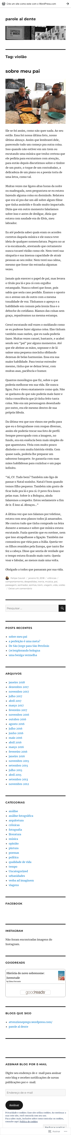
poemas (14, 852)
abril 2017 (15, 700)
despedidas (30, 581)
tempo (13, 866)
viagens (14, 885)
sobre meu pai (22, 71)
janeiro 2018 (17, 682)
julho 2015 (15, 770)
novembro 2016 (19, 714)
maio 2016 (15, 737)
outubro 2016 (17, 719)
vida (55, 585)
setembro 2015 (18, 765)
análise (13, 811)
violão (62, 585)
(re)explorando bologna (24, 650)
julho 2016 (15, 728)
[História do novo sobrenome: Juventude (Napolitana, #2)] (61, 975)
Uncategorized (18, 871)
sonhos (32, 585)
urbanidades (17, 875)
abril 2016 (15, 742)
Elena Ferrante (15, 981)
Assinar (14, 1105)
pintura (13, 848)
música (49, 581)
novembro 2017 (19, 691)
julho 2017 (15, 696)
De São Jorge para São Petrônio (29, 646)
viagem (48, 585)
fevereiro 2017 (18, 710)
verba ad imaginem (21, 880)
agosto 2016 (17, 724)
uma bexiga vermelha (23, 655)
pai (55, 581)
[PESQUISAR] (62, 608)
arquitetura (16, 820)
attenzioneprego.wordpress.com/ (30, 1022)
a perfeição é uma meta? (24, 641)
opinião (14, 843)
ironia (41, 581)
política (13, 857)
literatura (15, 834)
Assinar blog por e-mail (26, 1064)
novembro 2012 (19, 784)
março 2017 (16, 705)
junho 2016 (16, 733)
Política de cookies (29, 1121)
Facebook (13, 903)
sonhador (23, 585)
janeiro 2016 (17, 756)
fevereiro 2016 (18, 751)
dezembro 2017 (19, 687)
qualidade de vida (20, 862)
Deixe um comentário (20, 588)
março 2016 (16, 747)
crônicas (51, 578)
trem (40, 585)
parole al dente (20, 19)
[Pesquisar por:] (32, 608)
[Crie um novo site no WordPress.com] (35, 3)
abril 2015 (15, 774)
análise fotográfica (21, 815)
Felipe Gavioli (18, 578)
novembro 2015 (19, 760)
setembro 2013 (18, 779)
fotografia (15, 829)
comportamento (14, 581)
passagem (11, 585)
